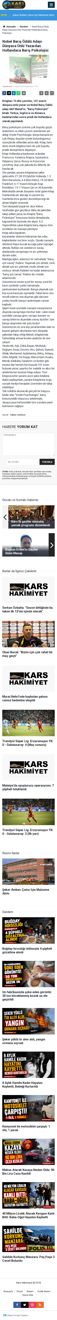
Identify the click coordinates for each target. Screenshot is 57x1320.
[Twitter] (9, 93)
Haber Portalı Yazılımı (17, 1315)
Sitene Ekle (27, 1295)
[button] (41, 93)
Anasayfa (11, 26)
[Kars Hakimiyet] (13, 4)
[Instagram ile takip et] (32, 1305)
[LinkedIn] (14, 93)
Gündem (24, 26)
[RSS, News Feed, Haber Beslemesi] (40, 1305)
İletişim (30, 1291)
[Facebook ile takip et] (17, 1305)
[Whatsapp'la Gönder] (18, 93)
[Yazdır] (24, 93)
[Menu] (51, 5)
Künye (20, 1291)
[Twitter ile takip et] (25, 1305)
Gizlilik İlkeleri (43, 1291)
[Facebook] (4, 93)
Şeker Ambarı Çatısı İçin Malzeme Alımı (33, 15)
